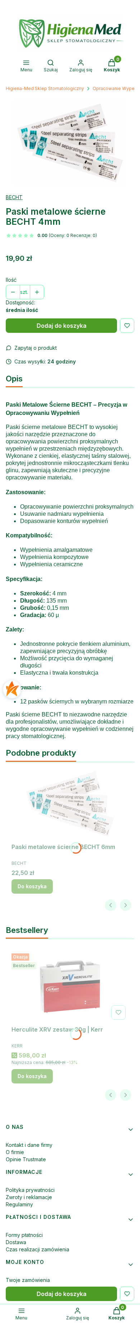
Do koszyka (32, 886)
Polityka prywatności (30, 1190)
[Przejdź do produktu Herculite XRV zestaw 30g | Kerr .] (70, 987)
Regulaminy (19, 1204)
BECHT (14, 197)
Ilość (11, 280)
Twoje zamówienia (28, 1280)
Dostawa (16, 1242)
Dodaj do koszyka (62, 325)
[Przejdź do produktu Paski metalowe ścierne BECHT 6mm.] (70, 804)
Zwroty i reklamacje (29, 1197)
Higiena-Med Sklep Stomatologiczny (45, 88)
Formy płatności (24, 1235)
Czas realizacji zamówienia (37, 1249)
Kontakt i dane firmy (29, 1145)
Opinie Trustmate (26, 1159)
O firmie (15, 1152)
